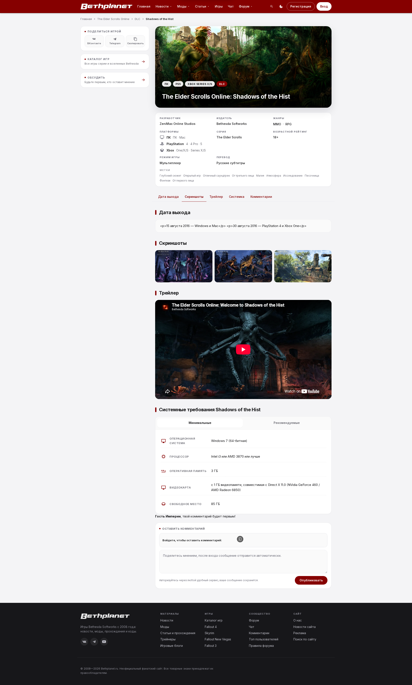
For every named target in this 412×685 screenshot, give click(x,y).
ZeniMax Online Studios (177, 124)
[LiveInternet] (322, 670)
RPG (288, 124)
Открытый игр (192, 175)
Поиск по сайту (304, 639)
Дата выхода (168, 196)
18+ (276, 137)
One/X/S (182, 150)
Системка (236, 196)
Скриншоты (194, 196)
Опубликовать (311, 580)
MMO (277, 124)
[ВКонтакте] (84, 642)
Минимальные (200, 423)
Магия (260, 175)
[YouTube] (104, 642)
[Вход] (240, 539)
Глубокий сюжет (170, 175)
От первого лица (183, 180)
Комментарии (261, 196)
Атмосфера (273, 175)
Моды (181, 6)
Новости (162, 6)
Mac (182, 137)
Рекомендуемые (287, 423)
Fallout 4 (211, 627)
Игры (219, 6)
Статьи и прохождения (177, 633)
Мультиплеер (170, 163)
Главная (143, 6)
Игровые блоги (171, 645)
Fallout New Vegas (218, 639)
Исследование (293, 175)
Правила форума (261, 645)
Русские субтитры (231, 163)
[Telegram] (94, 642)
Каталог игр (214, 620)
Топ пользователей (263, 639)
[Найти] (271, 6)
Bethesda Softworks (232, 124)
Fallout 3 (211, 645)
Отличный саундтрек (216, 175)
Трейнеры (168, 639)
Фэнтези (165, 180)
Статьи (200, 6)
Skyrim (209, 633)
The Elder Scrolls (229, 137)
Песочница (312, 175)
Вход (324, 6)
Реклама (299, 633)
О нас (297, 620)
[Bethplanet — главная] (106, 6)
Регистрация (300, 6)
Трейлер (216, 196)
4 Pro (194, 144)
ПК (175, 137)
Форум (244, 6)
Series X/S (198, 150)
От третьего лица (243, 175)
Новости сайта (304, 627)
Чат (231, 6)
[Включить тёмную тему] (281, 6)
